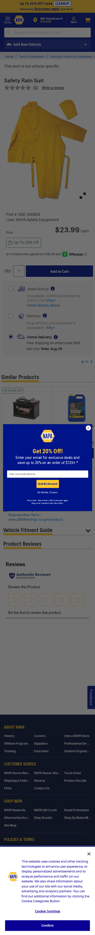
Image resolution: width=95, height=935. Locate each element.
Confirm (47, 925)
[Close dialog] (88, 428)
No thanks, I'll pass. (47, 492)
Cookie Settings (47, 911)
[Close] (88, 853)
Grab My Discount (47, 483)
